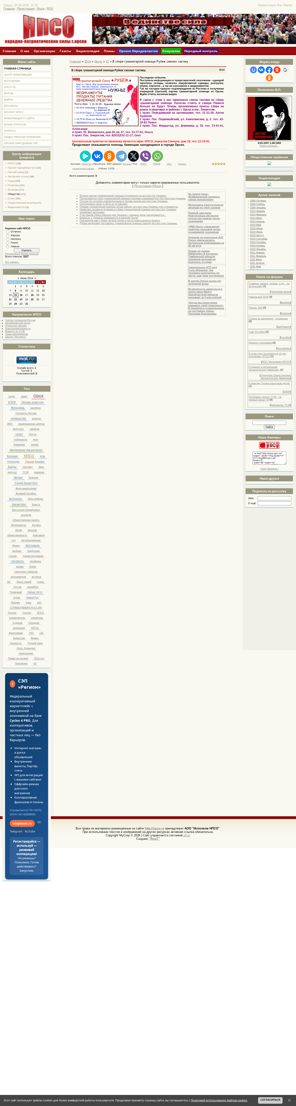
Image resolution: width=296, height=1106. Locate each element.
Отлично (16, 231)
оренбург (35, 407)
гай (41, 633)
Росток (17, 586)
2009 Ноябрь (257, 204)
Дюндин (15, 602)
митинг (18, 477)
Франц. (35, 638)
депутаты (18, 428)
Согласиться (270, 1099)
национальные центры (31, 423)
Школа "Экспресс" (16, 336)
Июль (98, 61)
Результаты (12, 253)
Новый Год (32, 597)
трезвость (17, 561)
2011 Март (256, 259)
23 (21, 299)
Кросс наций (24, 581)
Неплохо (16, 239)
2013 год (39, 658)
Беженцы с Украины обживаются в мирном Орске (109, 217)
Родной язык (35, 643)
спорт (12, 396)
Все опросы (12, 262)
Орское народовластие (21, 167)
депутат (12, 472)
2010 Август (257, 235)
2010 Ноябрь (257, 245)
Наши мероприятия (16, 334)
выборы (17, 550)
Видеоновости (16, 207)
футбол (36, 525)
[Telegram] (121, 156)
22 (15, 299)
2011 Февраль (258, 256)
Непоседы (13, 461)
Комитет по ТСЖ (15, 331)
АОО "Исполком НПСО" (276, 361)
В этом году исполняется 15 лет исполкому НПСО (267, 355)
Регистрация (26, 8)
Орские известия (33, 402)
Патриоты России (25, 413)
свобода (34, 428)
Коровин (12, 456)
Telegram (16, 831)
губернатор (20, 439)
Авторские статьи (18, 176)
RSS (50, 8)
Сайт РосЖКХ (257, 332)
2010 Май (255, 225)
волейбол (32, 586)
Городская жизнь (280, 291)
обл (39, 602)
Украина (182, 164)
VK (39, 822)
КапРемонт (283, 326)
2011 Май (255, 266)
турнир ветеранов (32, 555)
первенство (18, 418)
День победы (35, 498)
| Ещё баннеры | (269, 468)
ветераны (15, 498)
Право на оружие (18, 658)
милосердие (26, 653)
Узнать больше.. (268, 145)
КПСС (40, 612)
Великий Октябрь (26, 493)
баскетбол (19, 504)
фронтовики (16, 633)
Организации (44, 51)
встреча (36, 576)
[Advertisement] (269, 580)
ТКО (31, 633)
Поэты (33, 434)
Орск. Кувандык (26, 648)
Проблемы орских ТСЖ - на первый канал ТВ (265, 398)
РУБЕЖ (156, 164)
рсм (42, 456)
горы (28, 602)
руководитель (17, 617)
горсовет (27, 466)
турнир (13, 555)
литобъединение (31, 540)
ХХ (35, 663)
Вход (40, 8)
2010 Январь (257, 211)
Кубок (32, 566)
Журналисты (18, 525)
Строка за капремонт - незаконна (268, 318)
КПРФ (12, 402)
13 (43, 290)
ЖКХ (9, 423)
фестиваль (32, 545)
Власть (36, 504)
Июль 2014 (26, 278)
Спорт (11, 198)
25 (32, 299)
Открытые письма (16, 325)
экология (26, 514)
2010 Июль (256, 231)
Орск (38, 396)
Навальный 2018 (258, 296)
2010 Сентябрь (259, 238)
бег (9, 581)
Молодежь (18, 407)
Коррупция (33, 550)
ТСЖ (25, 472)
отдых (16, 597)
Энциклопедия (87, 51)
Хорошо (15, 235)
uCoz (186, 835)
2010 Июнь (256, 228)
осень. (41, 581)
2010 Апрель (257, 221)
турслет (26, 612)
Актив (18, 530)
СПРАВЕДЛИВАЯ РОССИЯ (26, 607)
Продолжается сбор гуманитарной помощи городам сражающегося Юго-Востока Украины (133, 198)
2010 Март (256, 218)
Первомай (16, 592)
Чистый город (16, 172)
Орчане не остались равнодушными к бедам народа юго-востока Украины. (124, 201)
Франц (16, 545)
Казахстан (19, 638)
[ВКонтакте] (97, 156)
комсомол (39, 535)
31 (26, 303)
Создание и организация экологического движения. (264, 368)
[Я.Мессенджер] (85, 156)
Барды (12, 466)
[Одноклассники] (109, 156)
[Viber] (145, 156)
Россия (12, 612)
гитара (34, 444)
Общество (14, 194)
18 (32, 295)
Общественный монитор (22, 202)
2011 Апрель (257, 263)
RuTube (30, 831)
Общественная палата (26, 520)
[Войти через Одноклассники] (269, 78)
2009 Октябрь (258, 200)
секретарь (37, 617)
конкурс (36, 418)
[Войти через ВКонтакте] (261, 69)
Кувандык (19, 444)
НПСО (11, 163)
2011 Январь (257, 252)
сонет (19, 434)
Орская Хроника (34, 461)
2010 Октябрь (258, 242)
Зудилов (17, 622)
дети (35, 439)
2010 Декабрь (258, 249)
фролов (32, 530)
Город (11, 180)
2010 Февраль (258, 214)
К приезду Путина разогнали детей (269, 383)
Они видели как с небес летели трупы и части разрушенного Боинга (120, 220)
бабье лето (35, 592)
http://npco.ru (154, 828)
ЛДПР (287, 391)
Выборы (285, 302)
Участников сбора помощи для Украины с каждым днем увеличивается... (123, 215)
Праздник (33, 622)
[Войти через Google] (285, 70)
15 (15, 295)
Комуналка (171, 51)
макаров (39, 472)
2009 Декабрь (258, 207)
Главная (9, 8)
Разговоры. (283, 348)
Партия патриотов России (20, 320)
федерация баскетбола (26, 450)
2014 (87, 61)
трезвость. (15, 643)
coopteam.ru (22, 823)
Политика (13, 185)
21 (10, 299)
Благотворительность (18, 328)
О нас (24, 51)
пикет (24, 396)
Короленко (21, 663)
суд (13, 540)
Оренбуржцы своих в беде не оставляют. (104, 204)
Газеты (65, 51)
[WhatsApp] (157, 156)
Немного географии (260, 342)
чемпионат (18, 627)
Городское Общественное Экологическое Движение (275, 376)
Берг (41, 466)
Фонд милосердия (26, 488)
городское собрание (26, 571)
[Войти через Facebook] (269, 69)
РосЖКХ (285, 337)
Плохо (14, 242)
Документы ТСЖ (280, 405)
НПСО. (35, 627)
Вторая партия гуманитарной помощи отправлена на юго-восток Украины (123, 195)
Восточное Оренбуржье (26, 509)
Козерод (33, 477)
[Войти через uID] (253, 69)
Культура (13, 189)
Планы (109, 51)
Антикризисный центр (18, 323)
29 (15, 303)
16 (21, 295)
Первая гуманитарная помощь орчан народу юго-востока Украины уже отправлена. (129, 206)
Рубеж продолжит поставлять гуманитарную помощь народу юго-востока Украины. (129, 223)
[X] (133, 156)
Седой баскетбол (26, 483)
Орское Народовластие (138, 51)
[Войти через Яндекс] (277, 69)
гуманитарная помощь (83, 168)
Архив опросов (29, 253)
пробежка (35, 561)
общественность (17, 535)
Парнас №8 (255, 307)
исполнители (18, 576)
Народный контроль (201, 51)
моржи (20, 566)
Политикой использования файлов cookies (219, 1100)
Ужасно (15, 246)
